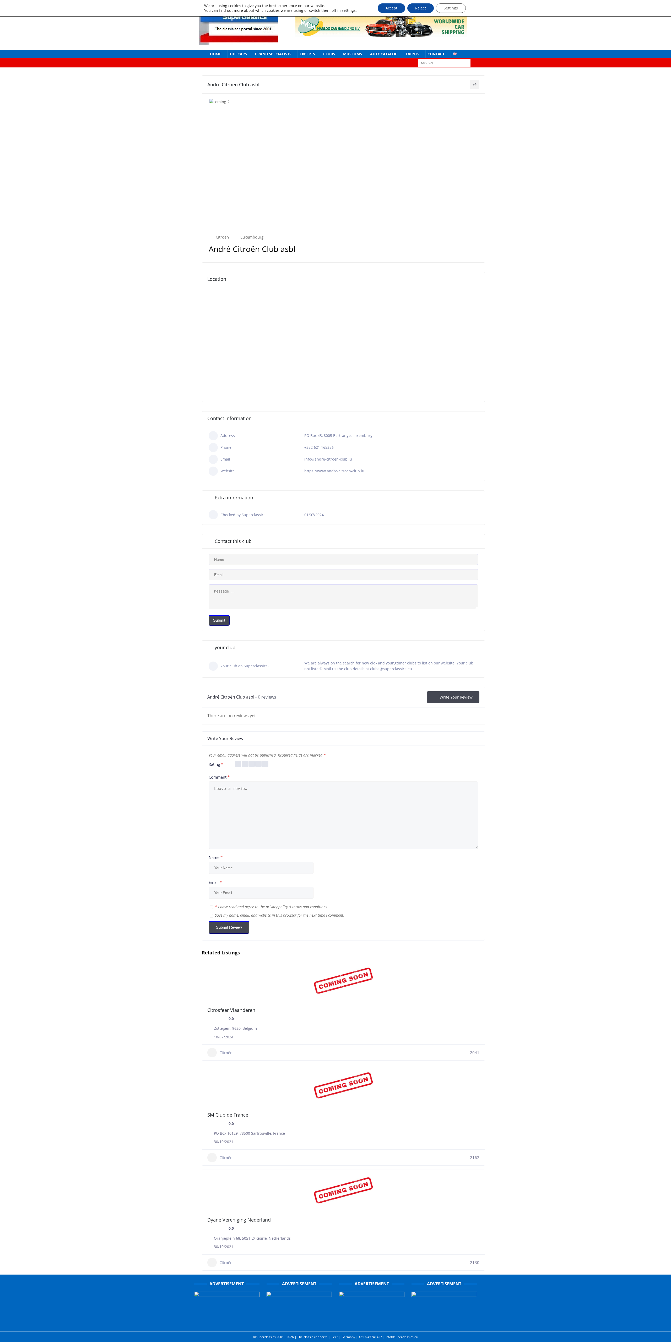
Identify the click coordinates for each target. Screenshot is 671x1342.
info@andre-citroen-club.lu (328, 459)
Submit (219, 620)
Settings (451, 8)
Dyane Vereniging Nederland (239, 1220)
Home (215, 53)
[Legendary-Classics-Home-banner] (444, 1321)
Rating (216, 764)
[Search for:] (444, 62)
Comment (219, 777)
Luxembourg (251, 237)
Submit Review (229, 927)
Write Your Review (456, 697)
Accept (391, 8)
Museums (352, 53)
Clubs (329, 53)
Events (412, 53)
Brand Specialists (273, 53)
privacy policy (277, 906)
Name (216, 857)
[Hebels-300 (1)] (299, 1321)
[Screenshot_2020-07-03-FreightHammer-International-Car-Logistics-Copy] (371, 1321)
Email (215, 882)
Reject (420, 8)
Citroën (222, 237)
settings (349, 10)
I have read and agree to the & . (271, 906)
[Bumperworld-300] (226, 1321)
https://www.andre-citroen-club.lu (334, 470)
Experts (307, 53)
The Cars (238, 53)
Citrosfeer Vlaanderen (231, 1010)
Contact (436, 53)
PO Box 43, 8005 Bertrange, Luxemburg (338, 435)
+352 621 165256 (319, 447)
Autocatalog (384, 53)
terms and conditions (309, 906)
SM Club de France (227, 1115)
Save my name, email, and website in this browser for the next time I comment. (279, 915)
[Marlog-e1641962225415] (381, 33)
